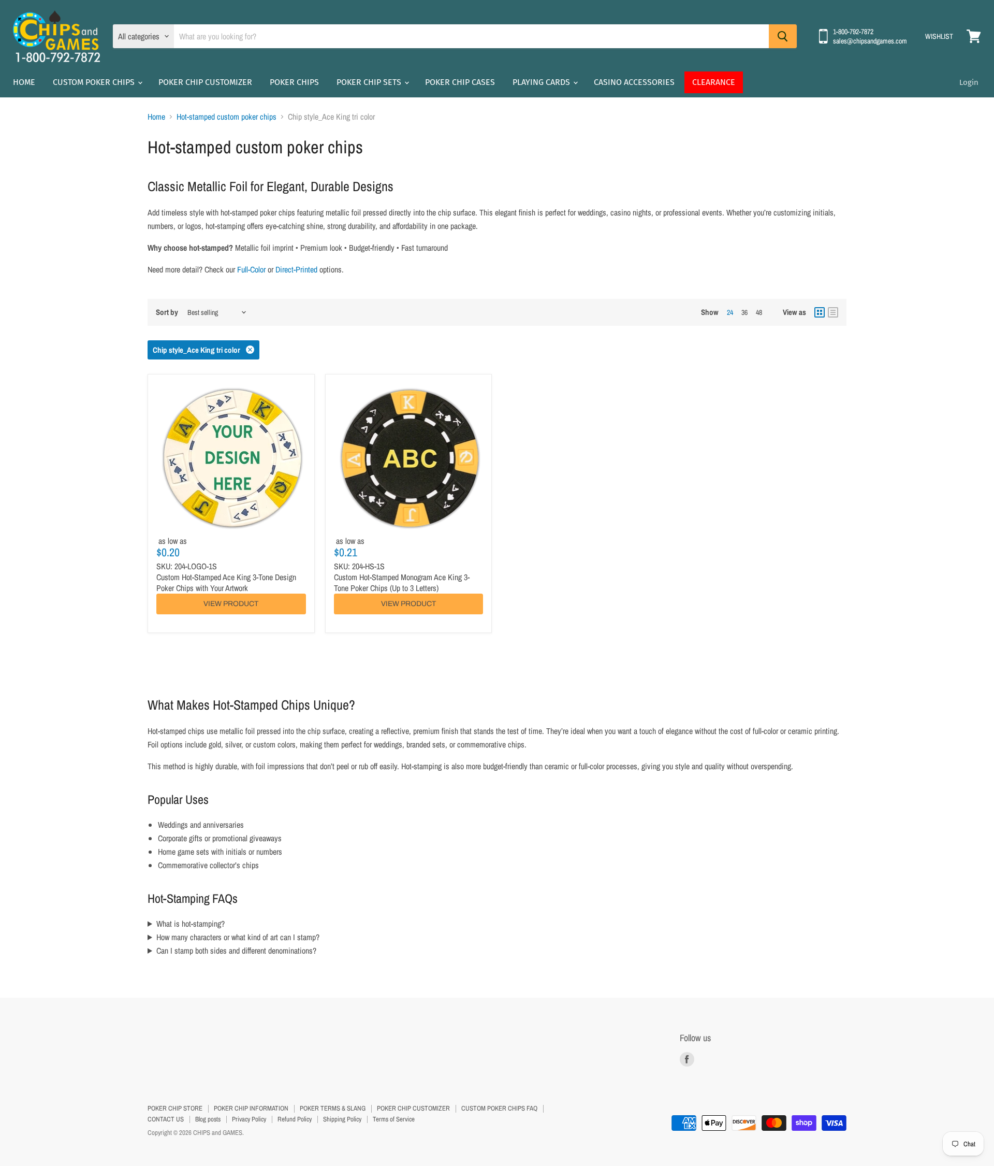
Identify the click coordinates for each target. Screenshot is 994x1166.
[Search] (783, 36)
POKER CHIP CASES (460, 82)
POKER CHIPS (294, 82)
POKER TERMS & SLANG (333, 1108)
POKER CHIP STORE (175, 1108)
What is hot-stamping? (190, 923)
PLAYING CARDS (542, 82)
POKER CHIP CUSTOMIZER (205, 82)
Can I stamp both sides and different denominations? (236, 950)
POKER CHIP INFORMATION (251, 1108)
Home (156, 116)
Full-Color (251, 269)
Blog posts (208, 1119)
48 (759, 312)
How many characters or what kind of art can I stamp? (237, 937)
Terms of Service (394, 1119)
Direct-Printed (296, 269)
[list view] (833, 312)
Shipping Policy (342, 1119)
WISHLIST (939, 36)
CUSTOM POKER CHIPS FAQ (499, 1108)
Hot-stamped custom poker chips (226, 116)
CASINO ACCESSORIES (634, 82)
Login (968, 82)
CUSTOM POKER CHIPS (95, 82)
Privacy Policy (249, 1119)
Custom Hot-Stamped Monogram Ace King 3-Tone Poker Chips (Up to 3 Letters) (402, 582)
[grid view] (819, 312)
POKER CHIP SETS (370, 82)
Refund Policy (294, 1119)
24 (730, 312)
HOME (24, 82)
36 (744, 312)
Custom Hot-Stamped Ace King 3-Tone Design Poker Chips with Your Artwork (226, 582)
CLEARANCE (713, 82)
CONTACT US (166, 1119)
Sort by (167, 312)
